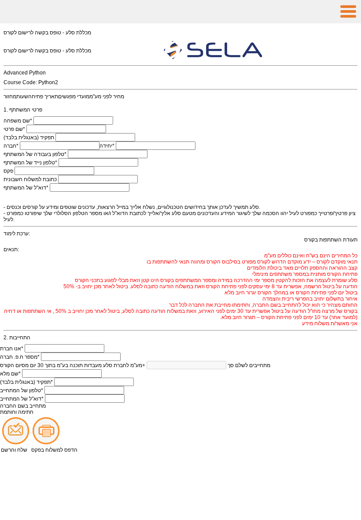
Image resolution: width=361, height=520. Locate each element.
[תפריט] (348, 12)
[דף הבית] (180, 12)
